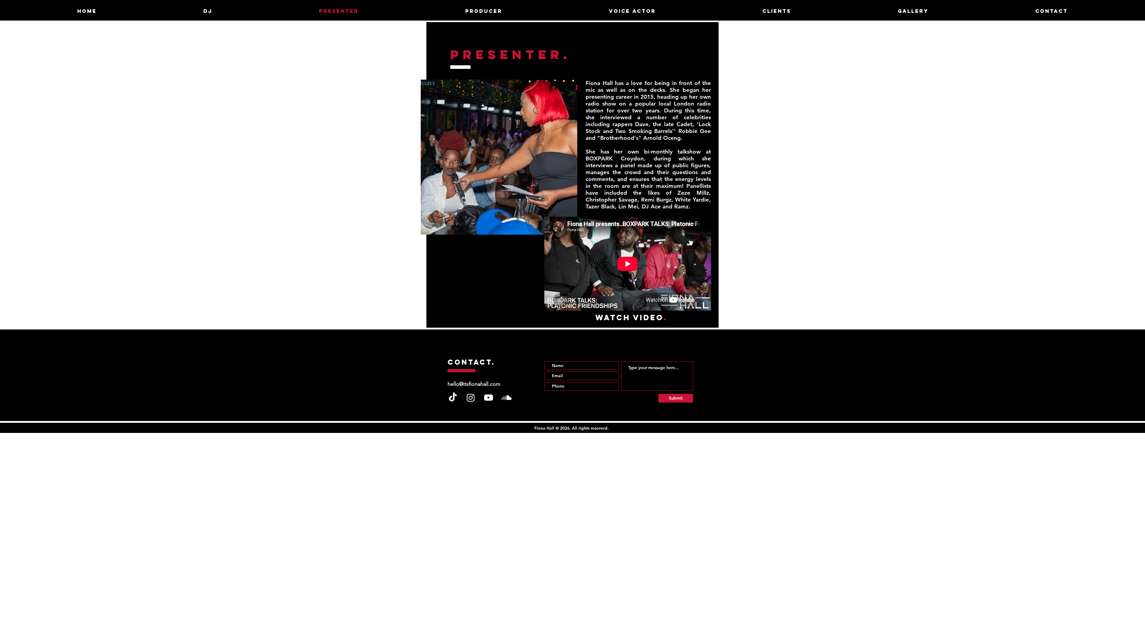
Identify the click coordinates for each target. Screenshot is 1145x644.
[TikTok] (453, 397)
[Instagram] (470, 397)
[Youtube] (488, 397)
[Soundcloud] (506, 397)
